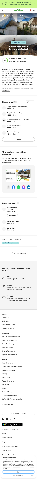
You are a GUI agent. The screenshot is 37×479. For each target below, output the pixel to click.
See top (30, 102)
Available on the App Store (18, 424)
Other (17, 239)
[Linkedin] (28, 187)
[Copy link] (8, 187)
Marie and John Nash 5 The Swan (18, 119)
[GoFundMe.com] (18, 10)
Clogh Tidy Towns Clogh (15, 113)
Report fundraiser (20, 253)
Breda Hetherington (14, 125)
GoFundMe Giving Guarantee (17, 300)
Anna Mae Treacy (13, 132)
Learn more (28, 5)
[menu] (34, 10)
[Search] (3, 10)
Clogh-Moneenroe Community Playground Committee (17, 107)
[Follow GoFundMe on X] (10, 419)
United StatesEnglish (19, 413)
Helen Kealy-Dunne (13, 221)
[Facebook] (13, 187)
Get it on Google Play (7, 424)
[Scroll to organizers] (5, 15)
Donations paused (19, 42)
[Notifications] (29, 10)
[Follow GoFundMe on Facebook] (3, 419)
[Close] (34, 4)
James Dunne (11, 228)
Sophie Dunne (12, 207)
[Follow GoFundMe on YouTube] (7, 419)
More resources (7, 404)
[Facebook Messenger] (23, 187)
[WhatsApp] (18, 187)
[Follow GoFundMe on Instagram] (14, 419)
